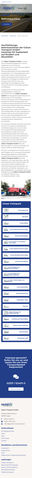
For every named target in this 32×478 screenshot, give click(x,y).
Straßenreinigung (7, 472)
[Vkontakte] (28, 2)
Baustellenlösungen (8, 469)
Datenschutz (5, 450)
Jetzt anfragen (16, 389)
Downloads (5, 438)
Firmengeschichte (7, 431)
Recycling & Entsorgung (9, 465)
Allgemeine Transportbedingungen (13, 455)
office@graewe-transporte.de (14, 424)
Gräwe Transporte (7, 462)
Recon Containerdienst (9, 467)
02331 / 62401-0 (8, 2)
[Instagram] (23, 2)
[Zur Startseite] (9, 8)
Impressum (5, 448)
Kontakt (6, 24)
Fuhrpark (13, 36)
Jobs (3, 436)
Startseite (4, 36)
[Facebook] (21, 2)
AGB (2, 453)
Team (3, 433)
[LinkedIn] (26, 2)
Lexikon (4, 440)
